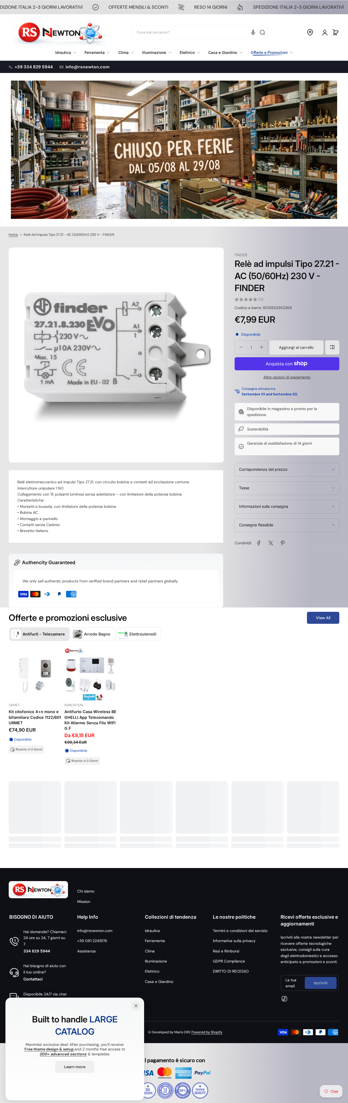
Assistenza (86, 951)
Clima (150, 951)
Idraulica (152, 930)
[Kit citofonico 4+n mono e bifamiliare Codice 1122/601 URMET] (35, 674)
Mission (83, 901)
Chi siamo (85, 891)
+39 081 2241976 (92, 940)
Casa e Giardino (159, 981)
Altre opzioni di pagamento (286, 376)
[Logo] (59, 32)
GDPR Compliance (229, 961)
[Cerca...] (262, 32)
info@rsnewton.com (94, 930)
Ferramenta (155, 940)
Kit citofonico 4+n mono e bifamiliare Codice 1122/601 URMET (35, 717)
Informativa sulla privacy (234, 940)
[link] (270, 53)
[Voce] (253, 32)
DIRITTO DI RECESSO (231, 971)
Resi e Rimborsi (226, 951)
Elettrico (152, 971)
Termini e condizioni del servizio (240, 930)
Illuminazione (156, 961)
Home (13, 235)
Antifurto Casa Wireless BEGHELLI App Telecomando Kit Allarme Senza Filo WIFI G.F (90, 719)
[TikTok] (284, 998)
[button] (310, 32)
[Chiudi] (136, 1006)
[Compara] (332, 347)
